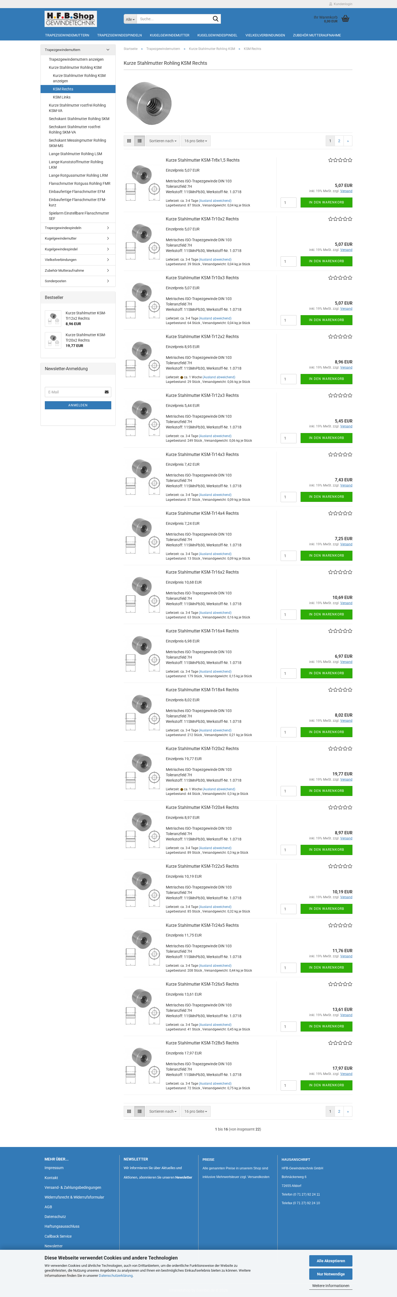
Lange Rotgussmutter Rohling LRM (78, 175)
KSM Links (61, 97)
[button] (129, 140)
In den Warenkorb (326, 202)
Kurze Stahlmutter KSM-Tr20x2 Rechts (202, 748)
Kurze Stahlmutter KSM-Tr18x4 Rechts (202, 689)
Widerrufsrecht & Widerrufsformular (74, 1197)
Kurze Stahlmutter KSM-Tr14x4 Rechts (202, 513)
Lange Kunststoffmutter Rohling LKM (76, 164)
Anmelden (78, 405)
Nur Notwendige (331, 1274)
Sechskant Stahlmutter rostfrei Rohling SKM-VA (74, 129)
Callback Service (58, 1236)
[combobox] (163, 140)
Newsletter (54, 1246)
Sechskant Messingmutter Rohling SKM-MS (77, 143)
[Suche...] (216, 19)
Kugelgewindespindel (217, 35)
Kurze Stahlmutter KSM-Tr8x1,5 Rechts (203, 160)
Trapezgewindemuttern (67, 35)
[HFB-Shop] (80, 19)
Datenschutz (55, 1216)
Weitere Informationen (330, 1286)
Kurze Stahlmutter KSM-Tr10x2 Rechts (202, 219)
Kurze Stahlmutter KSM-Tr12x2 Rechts (202, 336)
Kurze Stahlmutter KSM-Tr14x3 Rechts (202, 454)
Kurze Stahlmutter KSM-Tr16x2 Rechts (202, 572)
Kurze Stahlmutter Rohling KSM (75, 67)
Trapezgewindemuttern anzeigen (76, 59)
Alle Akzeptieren (331, 1261)
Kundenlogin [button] (342, 4)
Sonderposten (55, 281)
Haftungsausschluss (62, 1226)
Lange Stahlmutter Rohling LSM (75, 154)
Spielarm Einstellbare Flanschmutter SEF (79, 216)
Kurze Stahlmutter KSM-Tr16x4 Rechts (202, 631)
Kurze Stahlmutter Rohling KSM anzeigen (79, 78)
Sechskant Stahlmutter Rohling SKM (79, 119)
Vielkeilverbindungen (265, 35)
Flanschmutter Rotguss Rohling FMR (79, 183)
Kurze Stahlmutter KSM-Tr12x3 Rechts (202, 395)
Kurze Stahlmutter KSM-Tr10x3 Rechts (202, 277)
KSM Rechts (63, 89)
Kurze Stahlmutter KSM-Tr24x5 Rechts (202, 925)
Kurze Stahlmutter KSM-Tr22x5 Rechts (202, 866)
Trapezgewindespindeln (119, 35)
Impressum (54, 1168)
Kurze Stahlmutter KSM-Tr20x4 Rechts (202, 807)
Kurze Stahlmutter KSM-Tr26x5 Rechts (202, 984)
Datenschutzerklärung (116, 1276)
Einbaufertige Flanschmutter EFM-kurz (77, 202)
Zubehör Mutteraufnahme (317, 35)
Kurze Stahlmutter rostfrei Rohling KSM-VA (77, 108)
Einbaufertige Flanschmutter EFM (77, 191)
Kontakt (51, 1178)
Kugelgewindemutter (169, 35)
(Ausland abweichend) (215, 201)
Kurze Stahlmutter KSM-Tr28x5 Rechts (202, 1043)
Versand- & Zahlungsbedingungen (73, 1187)
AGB (48, 1207)
